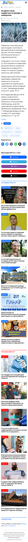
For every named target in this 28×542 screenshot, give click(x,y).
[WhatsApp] (15, 144)
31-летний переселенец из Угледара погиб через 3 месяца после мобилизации (12, 260)
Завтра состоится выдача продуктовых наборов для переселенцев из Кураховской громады (12, 341)
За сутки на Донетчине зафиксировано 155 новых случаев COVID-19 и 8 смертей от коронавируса (14, 430)
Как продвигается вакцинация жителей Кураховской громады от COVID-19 (14, 376)
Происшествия (6, 187)
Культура (4, 294)
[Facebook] (2, 144)
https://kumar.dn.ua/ (14, 537)
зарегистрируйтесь (10, 526)
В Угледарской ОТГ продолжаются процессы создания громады (13, 509)
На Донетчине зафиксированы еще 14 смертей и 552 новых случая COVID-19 (12, 483)
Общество (7, 123)
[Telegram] (7, 144)
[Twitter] (19, 144)
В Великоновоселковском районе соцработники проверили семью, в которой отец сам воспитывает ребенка (13, 456)
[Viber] (11, 144)
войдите (24, 524)
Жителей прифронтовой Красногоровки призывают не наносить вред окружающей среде (12, 403)
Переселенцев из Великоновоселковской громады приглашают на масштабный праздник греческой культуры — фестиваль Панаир (13, 314)
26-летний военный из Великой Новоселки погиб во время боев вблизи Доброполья (13, 207)
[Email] (24, 144)
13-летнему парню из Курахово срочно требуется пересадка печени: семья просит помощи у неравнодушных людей (13, 234)
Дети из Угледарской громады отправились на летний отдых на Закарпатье (13, 287)
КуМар (3, 119)
